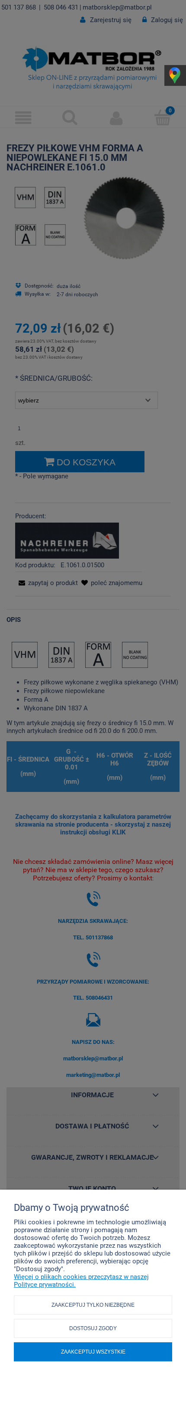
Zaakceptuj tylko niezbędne (93, 1305)
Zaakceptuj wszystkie (93, 1352)
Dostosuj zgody (93, 1328)
